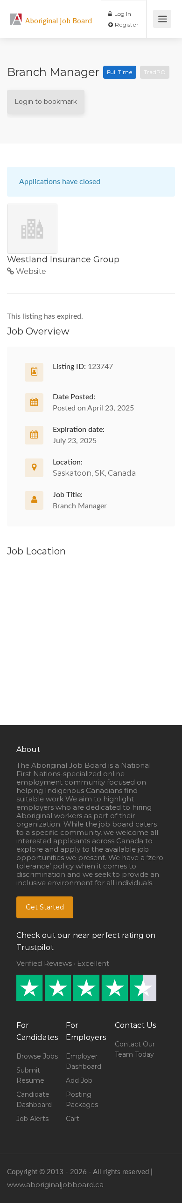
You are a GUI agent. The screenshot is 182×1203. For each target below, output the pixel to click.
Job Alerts (32, 1118)
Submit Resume (30, 1075)
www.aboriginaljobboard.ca (55, 1184)
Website (30, 271)
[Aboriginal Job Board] (16, 14)
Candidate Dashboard (34, 1099)
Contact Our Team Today (135, 1049)
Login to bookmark (45, 101)
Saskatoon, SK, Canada (94, 473)
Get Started (45, 907)
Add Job (79, 1080)
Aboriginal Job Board (58, 20)
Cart (72, 1118)
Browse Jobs (37, 1056)
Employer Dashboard (83, 1061)
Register (126, 24)
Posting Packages (82, 1099)
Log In (122, 13)
